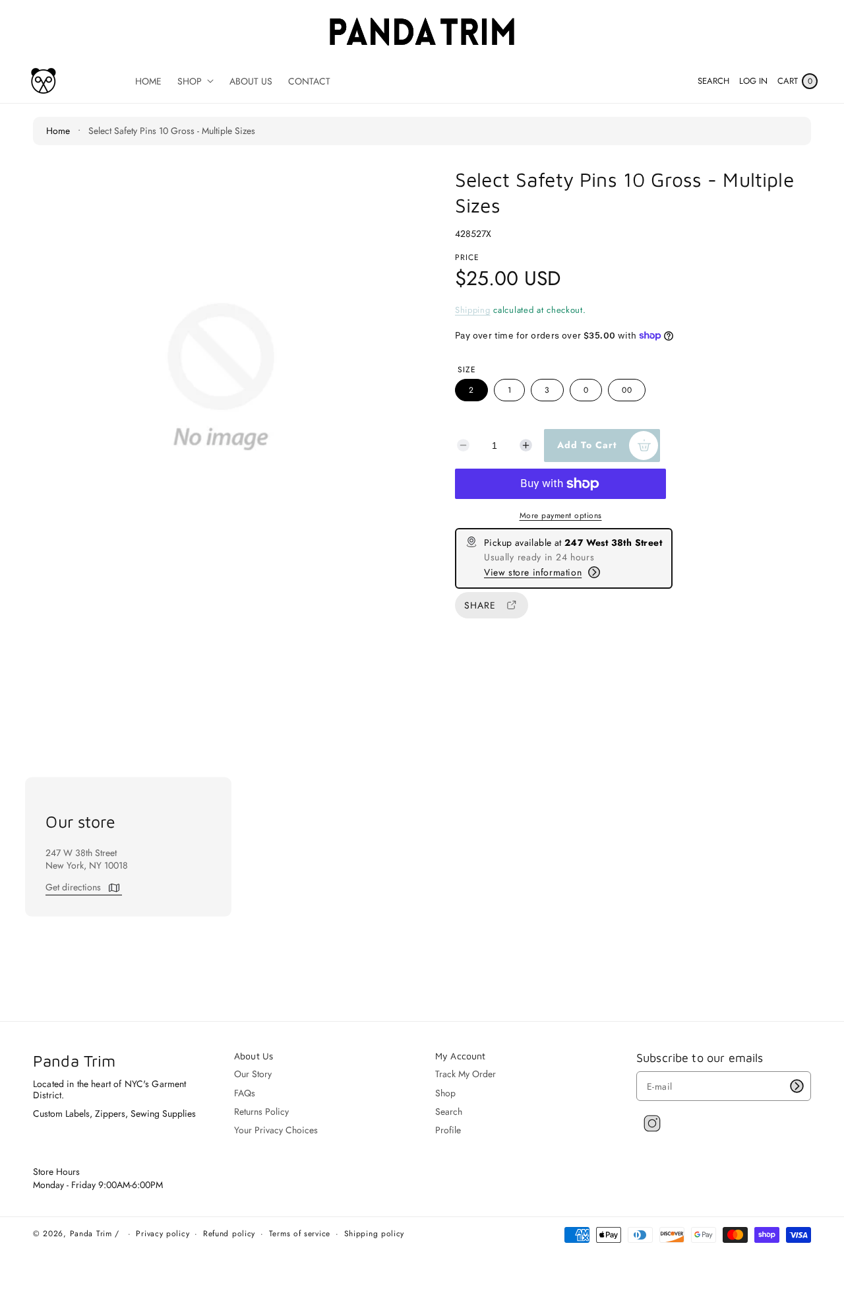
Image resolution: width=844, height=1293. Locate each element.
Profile (448, 1130)
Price (467, 257)
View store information (533, 572)
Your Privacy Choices (276, 1130)
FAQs (244, 1093)
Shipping (473, 310)
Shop (445, 1093)
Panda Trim (91, 1234)
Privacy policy (162, 1234)
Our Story (253, 1074)
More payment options (561, 515)
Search (448, 1111)
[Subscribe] (796, 1086)
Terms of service (299, 1234)
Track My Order (465, 1074)
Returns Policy (261, 1111)
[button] (713, 81)
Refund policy (229, 1234)
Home (58, 130)
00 (627, 390)
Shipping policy (374, 1234)
